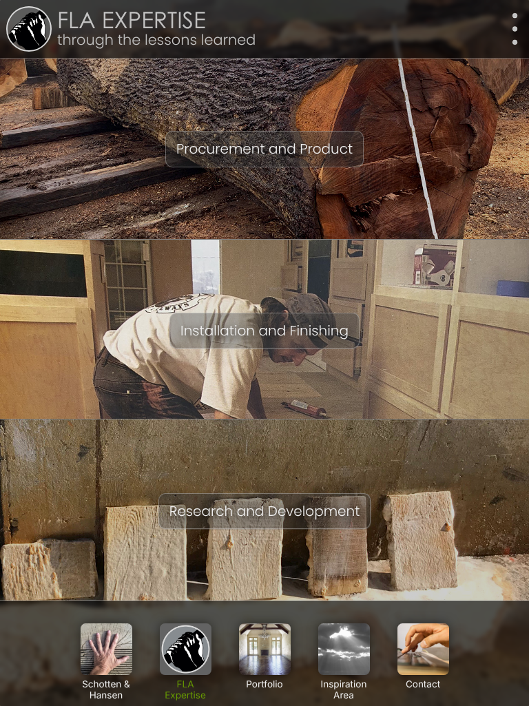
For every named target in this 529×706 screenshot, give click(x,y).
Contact (423, 684)
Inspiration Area (344, 690)
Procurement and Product (264, 148)
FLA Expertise (131, 23)
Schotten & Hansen (106, 690)
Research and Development (264, 511)
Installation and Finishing (264, 330)
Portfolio (264, 684)
